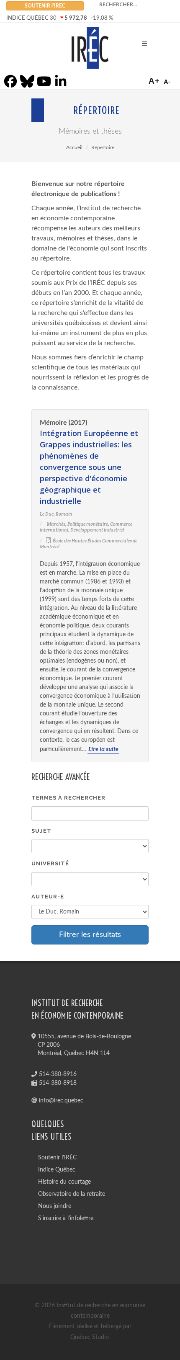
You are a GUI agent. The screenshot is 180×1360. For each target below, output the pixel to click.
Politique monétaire (87, 524)
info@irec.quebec (60, 1101)
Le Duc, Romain (56, 514)
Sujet (41, 831)
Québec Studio (89, 1337)
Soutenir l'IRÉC (57, 1158)
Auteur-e (47, 896)
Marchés (56, 524)
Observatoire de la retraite (71, 1194)
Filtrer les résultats (90, 935)
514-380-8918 (57, 1083)
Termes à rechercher (68, 798)
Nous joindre (54, 1206)
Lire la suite (103, 749)
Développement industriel (97, 530)
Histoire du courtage (64, 1182)
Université (50, 863)
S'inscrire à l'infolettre (65, 1218)
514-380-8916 (57, 1074)
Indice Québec (56, 1170)
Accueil (74, 147)
